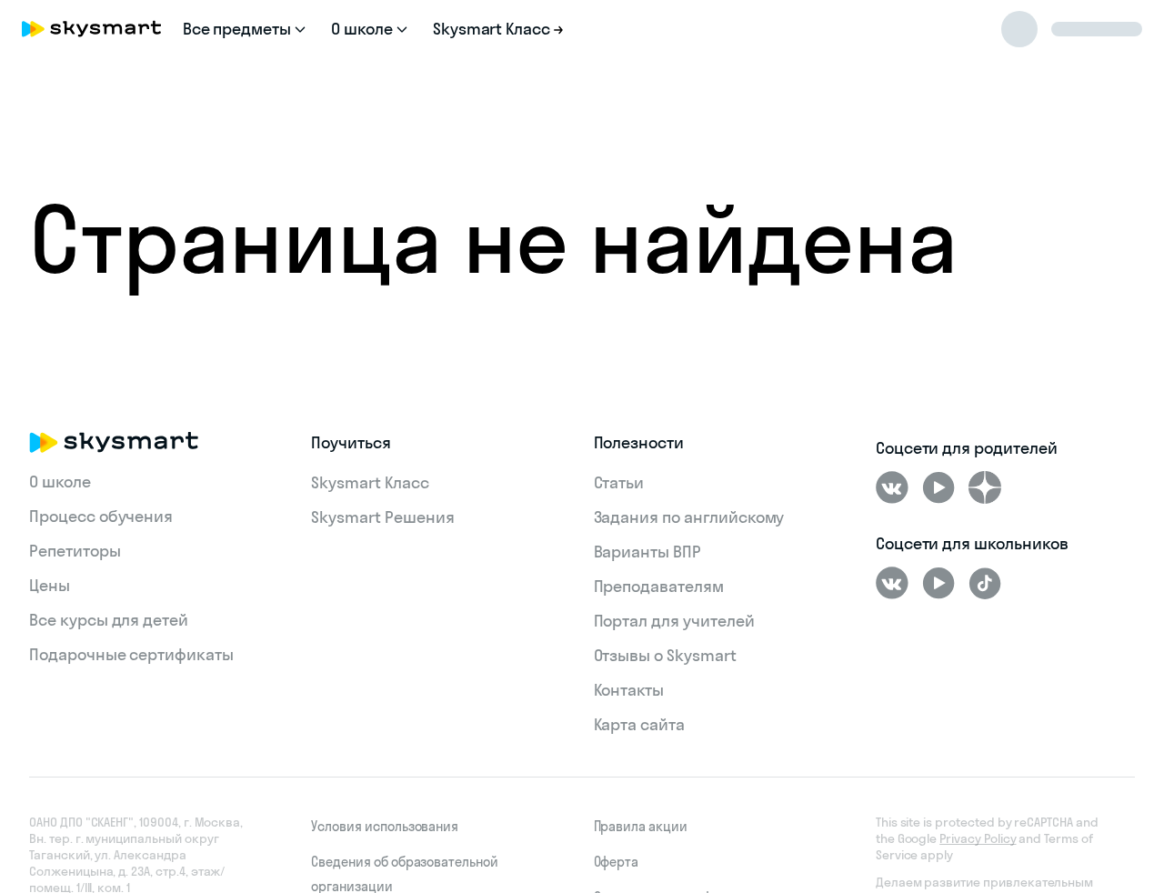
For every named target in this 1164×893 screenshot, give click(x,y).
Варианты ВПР (647, 551)
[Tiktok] (984, 583)
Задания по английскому (689, 517)
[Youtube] (938, 487)
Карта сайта (639, 724)
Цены (49, 585)
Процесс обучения (101, 516)
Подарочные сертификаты (131, 654)
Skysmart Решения (382, 517)
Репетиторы (75, 550)
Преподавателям (659, 586)
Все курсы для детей (108, 619)
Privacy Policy (977, 838)
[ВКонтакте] (892, 487)
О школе (60, 481)
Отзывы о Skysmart (665, 655)
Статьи (619, 482)
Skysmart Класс (369, 482)
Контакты (629, 689)
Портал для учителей (674, 620)
